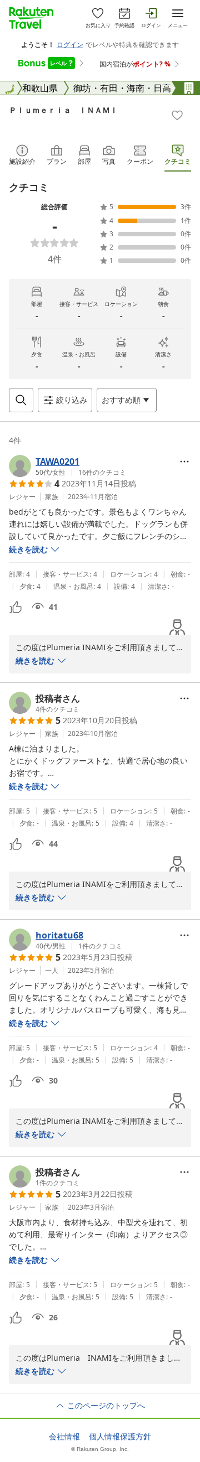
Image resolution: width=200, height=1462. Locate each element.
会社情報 (64, 1436)
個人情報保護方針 (120, 1436)
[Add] (177, 115)
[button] (67, 466)
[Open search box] (21, 400)
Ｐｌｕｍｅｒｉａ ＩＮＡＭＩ (63, 110)
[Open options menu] (184, 461)
